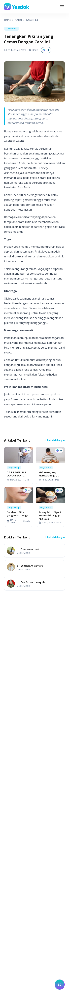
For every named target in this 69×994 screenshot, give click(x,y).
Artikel (18, 19)
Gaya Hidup (32, 19)
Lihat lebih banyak (55, 440)
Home (7, 19)
